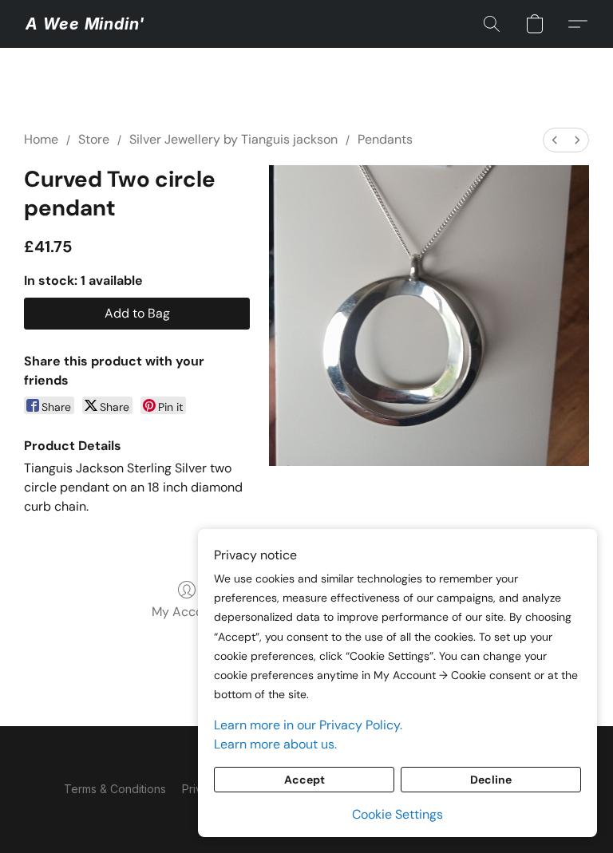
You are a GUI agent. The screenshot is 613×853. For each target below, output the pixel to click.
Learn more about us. (275, 744)
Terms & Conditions (115, 789)
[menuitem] (555, 140)
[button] (85, 24)
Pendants (385, 139)
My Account (187, 611)
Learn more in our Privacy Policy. (308, 725)
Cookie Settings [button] (397, 814)
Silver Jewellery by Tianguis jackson (233, 139)
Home (41, 139)
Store (93, 139)
